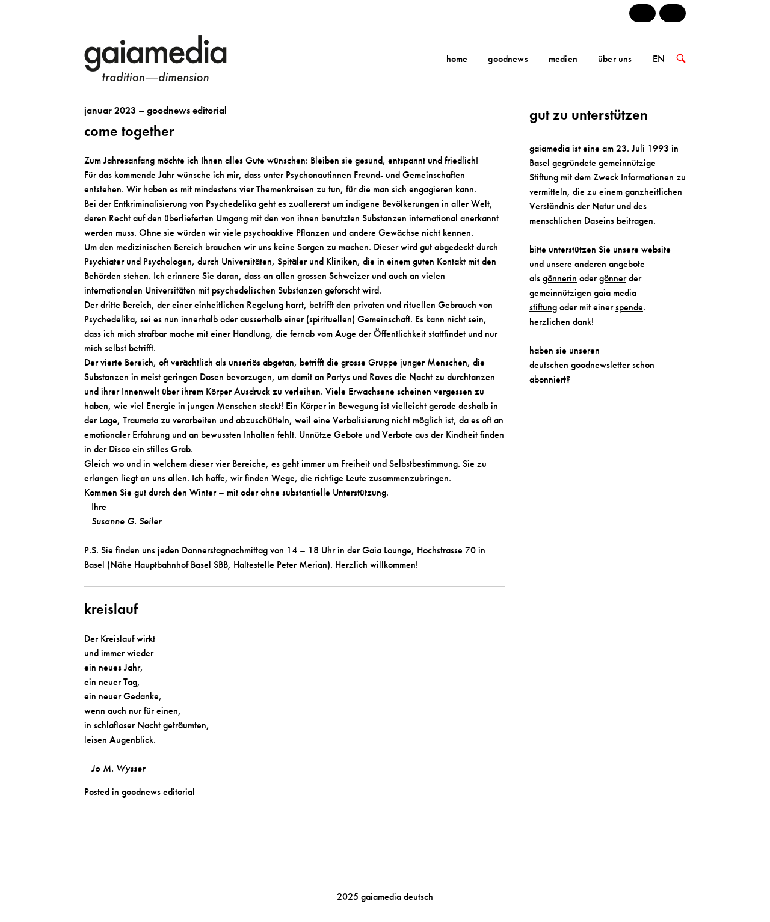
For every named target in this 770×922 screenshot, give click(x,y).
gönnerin (560, 278)
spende (629, 307)
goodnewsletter (600, 364)
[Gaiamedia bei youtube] (642, 13)
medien (563, 58)
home (457, 58)
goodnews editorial (158, 792)
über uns (615, 58)
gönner (612, 278)
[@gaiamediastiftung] (672, 13)
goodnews (508, 58)
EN (659, 58)
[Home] (172, 57)
